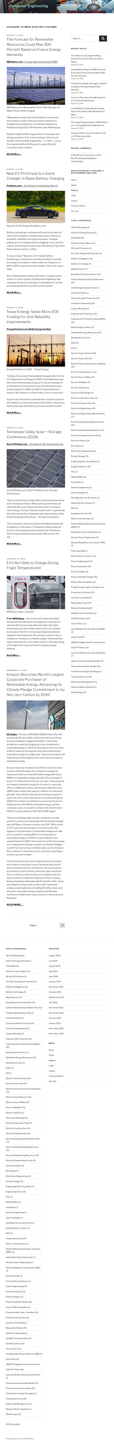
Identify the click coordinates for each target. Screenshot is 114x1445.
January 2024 (55, 981)
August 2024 (54, 966)
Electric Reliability (79, 382)
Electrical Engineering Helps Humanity (88, 413)
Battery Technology (79, 264)
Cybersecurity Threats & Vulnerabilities (88, 319)
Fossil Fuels (76, 482)
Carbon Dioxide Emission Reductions (87, 279)
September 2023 (56, 997)
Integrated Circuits (79, 513)
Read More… (13, 655)
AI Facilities (76, 238)
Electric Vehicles (78, 387)
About (73, 185)
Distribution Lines (78, 337)
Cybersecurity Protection (82, 314)
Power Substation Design (82, 577)
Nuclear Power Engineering (83, 537)
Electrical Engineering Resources (85, 430)
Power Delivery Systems (82, 556)
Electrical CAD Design (81, 392)
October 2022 (55, 1018)
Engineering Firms (79, 466)
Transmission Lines (79, 676)
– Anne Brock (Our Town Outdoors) (35, 444)
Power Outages (78, 571)
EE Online (12, 734)
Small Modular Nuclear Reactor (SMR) (88, 629)
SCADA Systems (78, 618)
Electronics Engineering (81, 451)
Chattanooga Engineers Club (83, 287)
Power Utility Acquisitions (82, 582)
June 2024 (53, 976)
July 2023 (53, 1002)
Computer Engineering (81, 303)
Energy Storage (78, 456)
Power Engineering (79, 561)
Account (75, 211)
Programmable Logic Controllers (85, 587)
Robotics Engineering (80, 608)
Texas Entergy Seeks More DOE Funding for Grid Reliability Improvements (32, 316)
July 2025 (53, 961)
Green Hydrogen (78, 492)
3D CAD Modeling (79, 227)
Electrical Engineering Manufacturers (87, 422)
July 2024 (53, 971)
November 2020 (56, 1033)
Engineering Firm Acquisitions (84, 461)
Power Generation (79, 566)
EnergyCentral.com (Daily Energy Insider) (29, 329)
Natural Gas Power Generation (84, 532)
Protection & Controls (80, 592)
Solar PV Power (78, 647)
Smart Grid (76, 637)
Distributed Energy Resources (84, 332)
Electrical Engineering (80, 408)
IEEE (73, 508)
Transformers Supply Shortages (85, 671)
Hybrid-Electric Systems (81, 503)
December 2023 (56, 987)
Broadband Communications (84, 274)
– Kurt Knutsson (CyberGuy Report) (32, 185)
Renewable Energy (79, 603)
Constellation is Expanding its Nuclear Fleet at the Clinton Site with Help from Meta (88, 111)
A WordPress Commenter (82, 155)
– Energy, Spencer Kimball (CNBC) (32, 61)
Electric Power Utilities (81, 377)
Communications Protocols (83, 298)
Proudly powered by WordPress (20, 1438)
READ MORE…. (15, 904)
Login (73, 195)
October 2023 (55, 992)
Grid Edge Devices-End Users (84, 498)
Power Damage (78, 551)
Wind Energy (76, 692)
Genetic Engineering (80, 487)
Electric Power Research (82, 372)
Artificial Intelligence (80, 258)
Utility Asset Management (82, 682)
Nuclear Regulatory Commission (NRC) (88, 542)
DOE (73, 343)
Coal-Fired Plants (78, 293)
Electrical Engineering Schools (84, 435)
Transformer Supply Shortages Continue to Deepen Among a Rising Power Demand (89, 86)
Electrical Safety (78, 440)
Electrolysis (76, 446)
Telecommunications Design (83, 666)
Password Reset (78, 206)
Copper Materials (78, 308)
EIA (72, 348)
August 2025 (54, 955)
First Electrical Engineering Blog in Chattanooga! (86, 158)
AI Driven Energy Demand (82, 232)
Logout (74, 200)
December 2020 (56, 1028)
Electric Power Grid (79, 358)
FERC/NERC (76, 477)
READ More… (14, 154)
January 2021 (55, 1023)
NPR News (18, 618)
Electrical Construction (81, 403)
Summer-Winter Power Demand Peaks (88, 653)
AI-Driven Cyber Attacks (82, 243)
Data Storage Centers (80, 327)
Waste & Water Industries (82, 687)
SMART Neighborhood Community (86, 642)
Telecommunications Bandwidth (85, 661)
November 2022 (56, 1013)
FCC (73, 471)
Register (74, 190)
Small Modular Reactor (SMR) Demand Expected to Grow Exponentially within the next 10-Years (88, 72)
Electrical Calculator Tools (82, 398)
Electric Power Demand (81, 353)
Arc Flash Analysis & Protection (85, 253)
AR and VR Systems (80, 248)
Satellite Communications (82, 613)
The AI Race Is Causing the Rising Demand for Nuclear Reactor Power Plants (87, 58)
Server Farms (77, 623)
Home (73, 180)
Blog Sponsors (77, 269)
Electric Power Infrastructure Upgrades (88, 363)
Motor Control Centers (81, 518)
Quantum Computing (80, 597)
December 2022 (56, 1007)
